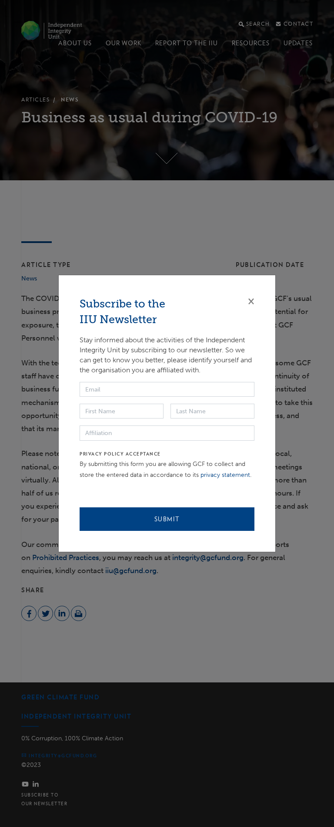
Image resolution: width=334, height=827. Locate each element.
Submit (167, 519)
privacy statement (225, 475)
